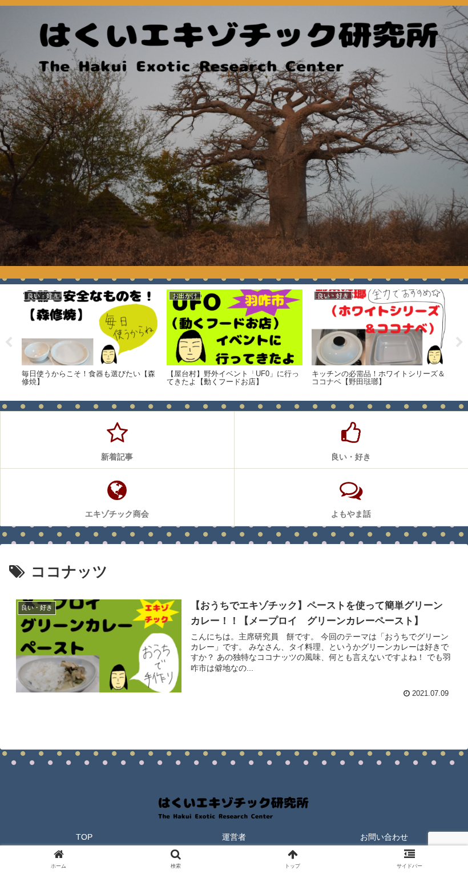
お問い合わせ (384, 836)
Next (459, 342)
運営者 (234, 836)
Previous (8, 342)
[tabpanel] (89, 340)
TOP (84, 836)
